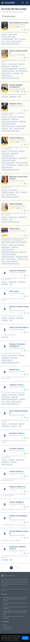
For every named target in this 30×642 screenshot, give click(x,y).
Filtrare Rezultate (9, 16)
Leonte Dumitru (15, 471)
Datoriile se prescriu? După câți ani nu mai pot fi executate (15, 603)
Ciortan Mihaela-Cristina (18, 531)
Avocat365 (9, 2)
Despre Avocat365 (8, 628)
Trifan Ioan (13, 229)
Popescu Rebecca (16, 487)
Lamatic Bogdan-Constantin (16, 86)
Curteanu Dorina (16, 448)
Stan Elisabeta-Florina (18, 23)
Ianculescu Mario (16, 433)
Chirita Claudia (15, 204)
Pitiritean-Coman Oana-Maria (18, 178)
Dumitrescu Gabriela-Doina (17, 548)
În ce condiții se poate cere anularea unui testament (13, 617)
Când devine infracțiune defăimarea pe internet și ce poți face (15, 607)
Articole (4, 594)
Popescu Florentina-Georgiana (17, 345)
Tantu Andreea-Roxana (18, 411)
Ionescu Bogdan (16, 502)
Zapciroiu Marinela (17, 271)
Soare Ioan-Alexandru (18, 327)
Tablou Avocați (7, 627)
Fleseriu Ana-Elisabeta (18, 516)
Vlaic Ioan (13, 291)
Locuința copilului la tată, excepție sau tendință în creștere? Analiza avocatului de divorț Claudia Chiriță (15, 612)
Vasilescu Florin (15, 385)
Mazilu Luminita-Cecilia (18, 51)
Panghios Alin (14, 104)
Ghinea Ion (13, 369)
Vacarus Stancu (15, 138)
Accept (25, 638)
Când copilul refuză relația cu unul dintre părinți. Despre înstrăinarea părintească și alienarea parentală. (15, 599)
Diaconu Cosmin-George (19, 306)
